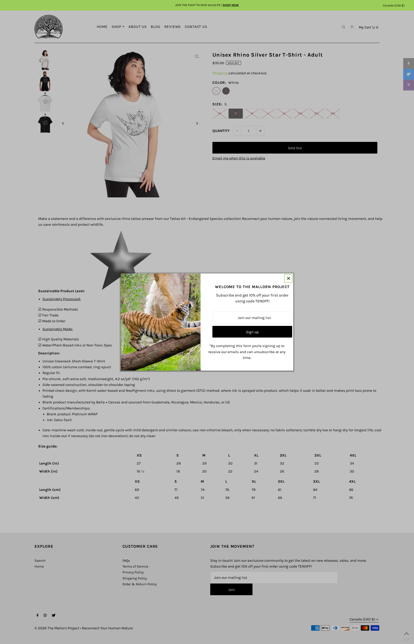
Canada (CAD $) (394, 5)
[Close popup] (288, 278)
